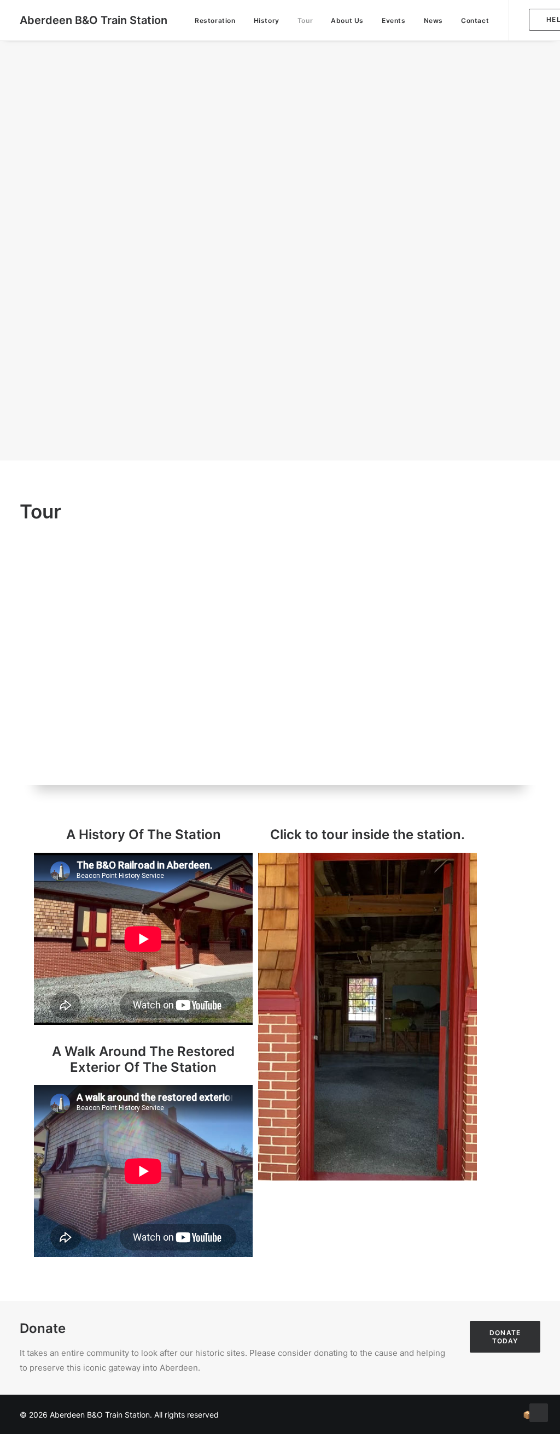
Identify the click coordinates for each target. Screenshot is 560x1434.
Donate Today (506, 1337)
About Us (347, 20)
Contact (475, 20)
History (266, 20)
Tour (305, 20)
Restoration (215, 20)
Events (394, 20)
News (433, 20)
